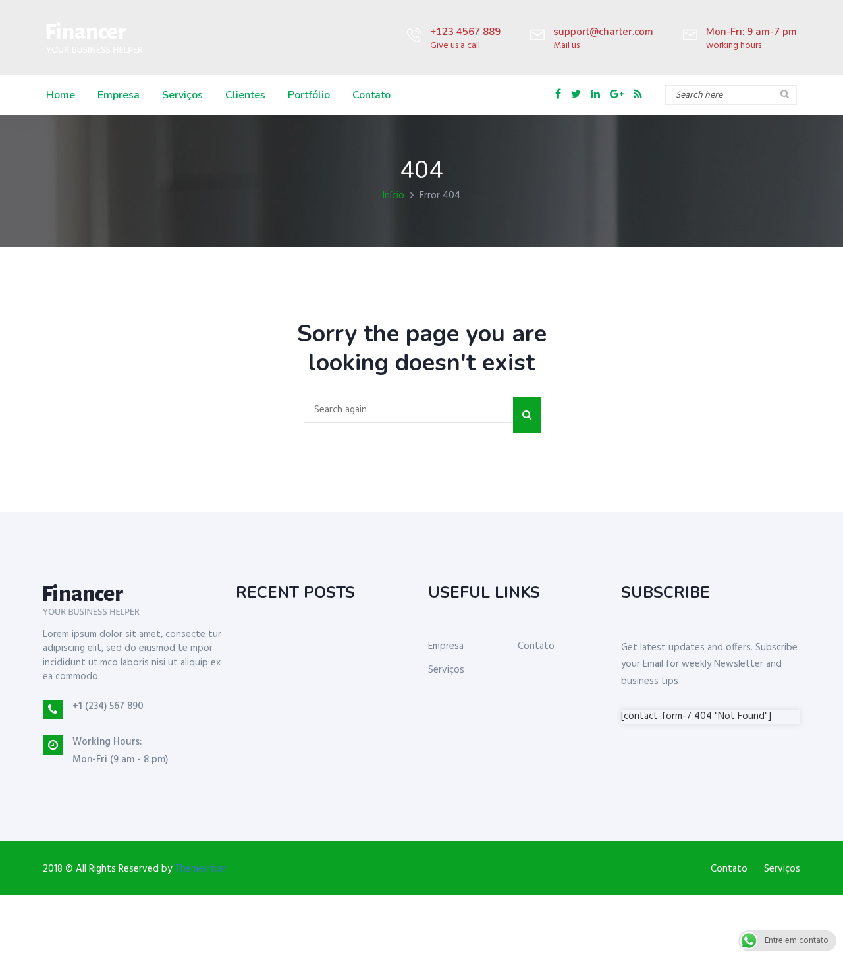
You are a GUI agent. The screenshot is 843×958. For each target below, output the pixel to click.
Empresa (118, 95)
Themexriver (201, 869)
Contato (371, 95)
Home (60, 95)
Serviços (182, 95)
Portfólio (309, 95)
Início (393, 196)
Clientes (245, 95)
